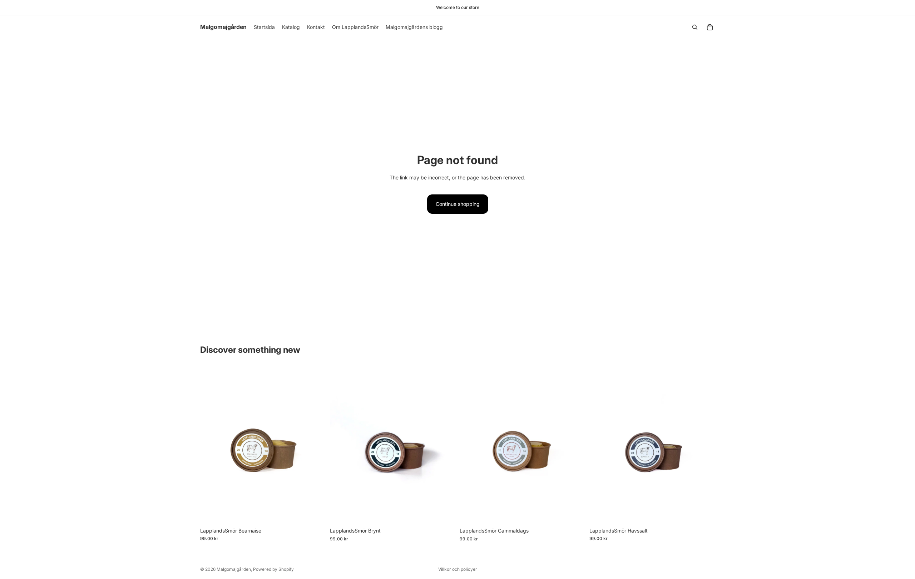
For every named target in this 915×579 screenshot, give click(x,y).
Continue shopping (458, 204)
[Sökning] (695, 27)
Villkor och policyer (457, 569)
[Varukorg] (710, 27)
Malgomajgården (234, 569)
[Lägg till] (314, 512)
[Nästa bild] (704, 446)
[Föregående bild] (600, 446)
